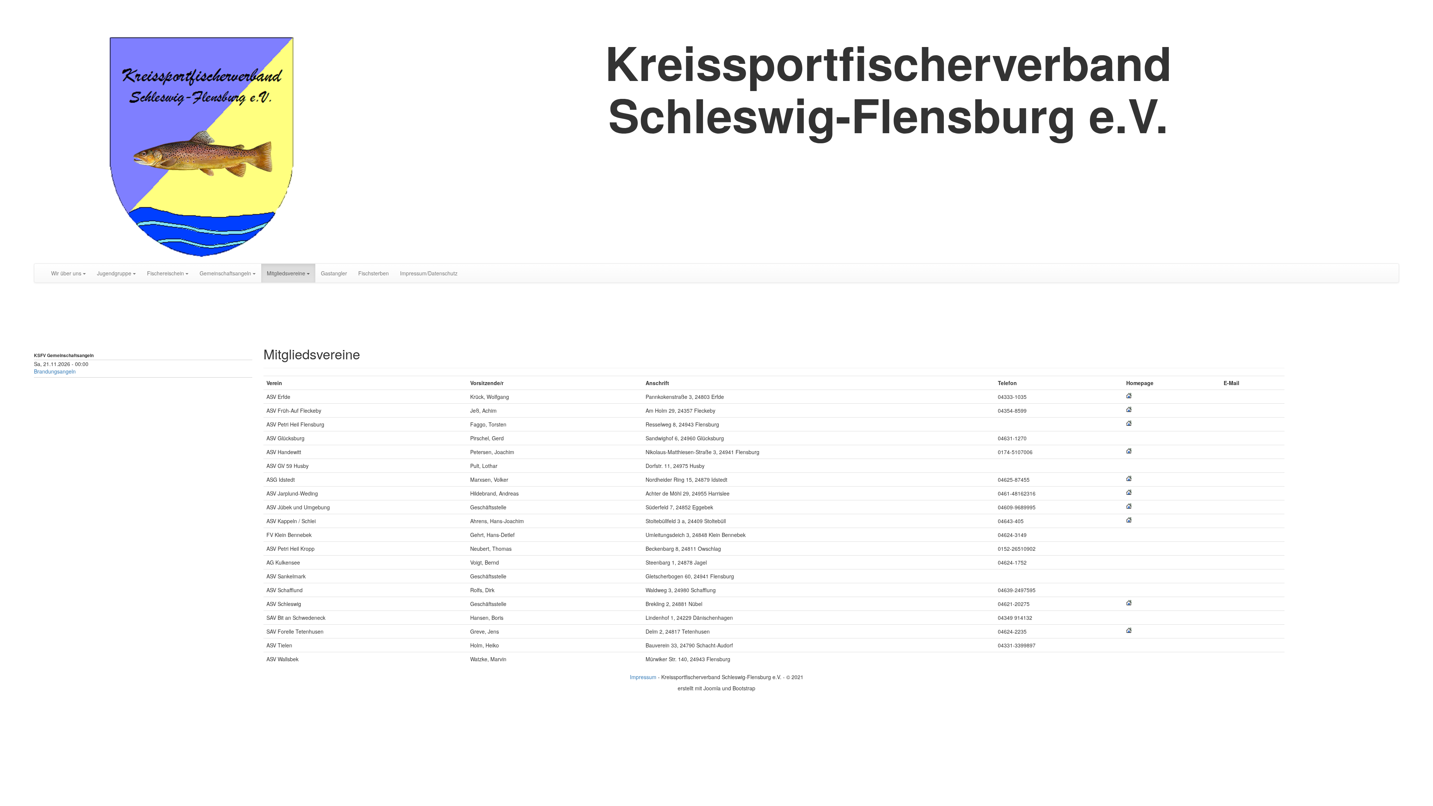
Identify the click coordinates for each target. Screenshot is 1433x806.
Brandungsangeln (55, 371)
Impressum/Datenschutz (429, 273)
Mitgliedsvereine (286, 273)
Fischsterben (373, 273)
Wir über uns (66, 273)
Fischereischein (165, 273)
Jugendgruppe (114, 273)
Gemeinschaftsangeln (225, 273)
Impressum (643, 677)
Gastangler (334, 273)
